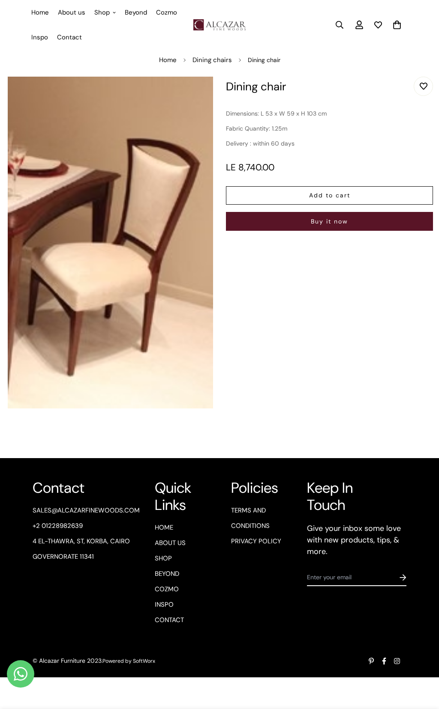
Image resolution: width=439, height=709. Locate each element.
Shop (102, 12)
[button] (395, 24)
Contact (69, 37)
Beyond (136, 12)
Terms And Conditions (250, 518)
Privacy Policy (256, 541)
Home (40, 12)
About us (71, 12)
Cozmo (166, 12)
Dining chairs (212, 60)
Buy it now (329, 221)
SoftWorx (144, 661)
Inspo (39, 37)
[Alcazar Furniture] (219, 24)
